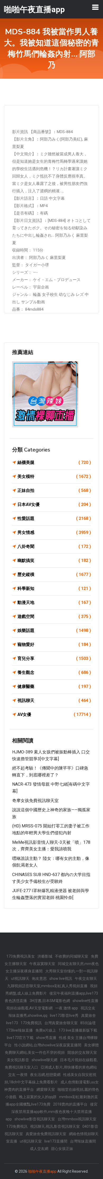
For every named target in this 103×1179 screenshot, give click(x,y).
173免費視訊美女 (20, 956)
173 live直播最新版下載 (78, 1030)
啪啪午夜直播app (42, 1171)
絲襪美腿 (54, 462)
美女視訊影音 (18, 1060)
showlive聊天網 (44, 1060)
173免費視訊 (31, 1023)
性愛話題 (54, 518)
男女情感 (54, 532)
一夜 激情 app (66, 1008)
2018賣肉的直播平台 (70, 1104)
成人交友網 (39, 1149)
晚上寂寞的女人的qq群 (38, 1097)
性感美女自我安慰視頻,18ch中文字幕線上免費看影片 (50, 1078)
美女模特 (54, 476)
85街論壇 (88, 1023)
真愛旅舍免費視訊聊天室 (46, 1134)
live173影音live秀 (64, 1015)
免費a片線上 (45, 1030)
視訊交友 (88, 1008)
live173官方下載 (20, 1038)
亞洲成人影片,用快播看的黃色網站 (69, 1067)
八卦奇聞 (54, 546)
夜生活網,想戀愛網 (45, 1075)
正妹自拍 (54, 490)
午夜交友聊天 (86, 978)
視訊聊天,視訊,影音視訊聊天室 (55, 1126)
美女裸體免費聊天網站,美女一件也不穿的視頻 (52, 1049)
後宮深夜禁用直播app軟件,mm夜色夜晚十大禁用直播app (52, 1111)
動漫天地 (54, 602)
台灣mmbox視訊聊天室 (77, 1119)
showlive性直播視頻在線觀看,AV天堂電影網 (52, 1004)
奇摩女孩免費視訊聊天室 (35, 800)
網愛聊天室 (45, 1089)
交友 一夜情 (17, 1075)
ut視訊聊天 (20, 978)
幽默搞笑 (54, 560)
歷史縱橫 (54, 574)
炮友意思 (39, 978)
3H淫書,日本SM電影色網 (50, 1001)
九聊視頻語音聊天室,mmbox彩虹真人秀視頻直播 (47, 986)
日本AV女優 (54, 504)
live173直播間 (55, 1141)
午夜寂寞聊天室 (42, 964)
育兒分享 (54, 658)
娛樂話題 (54, 630)
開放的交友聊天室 (82, 1052)
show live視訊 (60, 978)
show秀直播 (46, 1038)
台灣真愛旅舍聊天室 (61, 1023)
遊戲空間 (54, 616)
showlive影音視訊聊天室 (35, 1119)
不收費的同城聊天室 (71, 956)
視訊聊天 (54, 700)
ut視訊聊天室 (31, 1141)
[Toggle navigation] (95, 7)
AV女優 (54, 714)
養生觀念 (54, 672)
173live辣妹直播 (19, 1030)
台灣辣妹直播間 (83, 1141)
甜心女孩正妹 (62, 1149)
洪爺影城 (45, 956)
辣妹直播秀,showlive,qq (27, 1015)
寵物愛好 (54, 644)
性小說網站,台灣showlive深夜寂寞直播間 (47, 1045)
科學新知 (54, 588)
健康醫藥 (54, 686)
